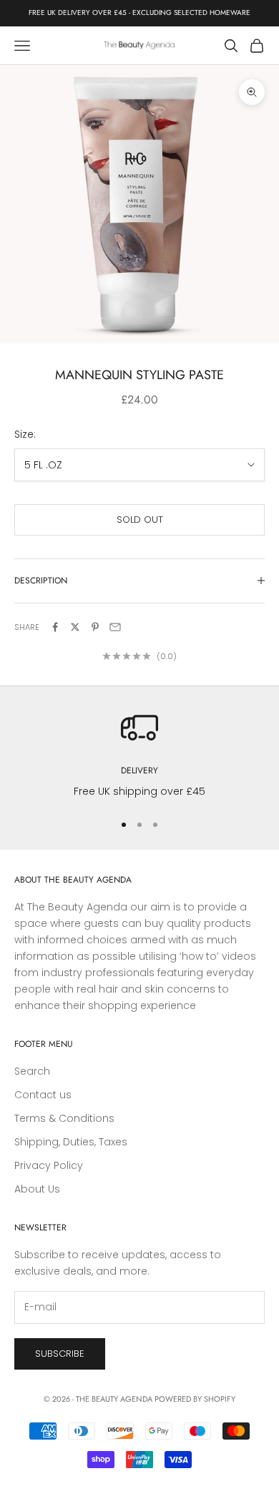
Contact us (43, 1095)
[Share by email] (115, 627)
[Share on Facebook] (55, 627)
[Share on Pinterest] (95, 627)
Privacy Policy (48, 1165)
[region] (139, 754)
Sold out (140, 519)
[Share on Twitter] (75, 627)
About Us (37, 1189)
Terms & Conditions (64, 1118)
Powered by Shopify (195, 1399)
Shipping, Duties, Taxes (70, 1142)
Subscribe (59, 1353)
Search (32, 1071)
